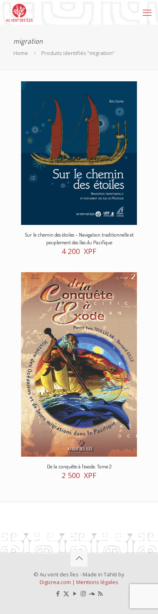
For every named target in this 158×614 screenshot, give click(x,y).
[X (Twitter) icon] (66, 593)
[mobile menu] (147, 12)
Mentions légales (97, 582)
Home (20, 53)
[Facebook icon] (58, 593)
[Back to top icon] (79, 558)
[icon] (92, 593)
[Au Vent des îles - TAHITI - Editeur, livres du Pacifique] (19, 12)
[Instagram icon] (83, 593)
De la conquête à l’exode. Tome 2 (79, 466)
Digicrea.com (55, 582)
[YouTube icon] (75, 593)
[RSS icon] (100, 593)
